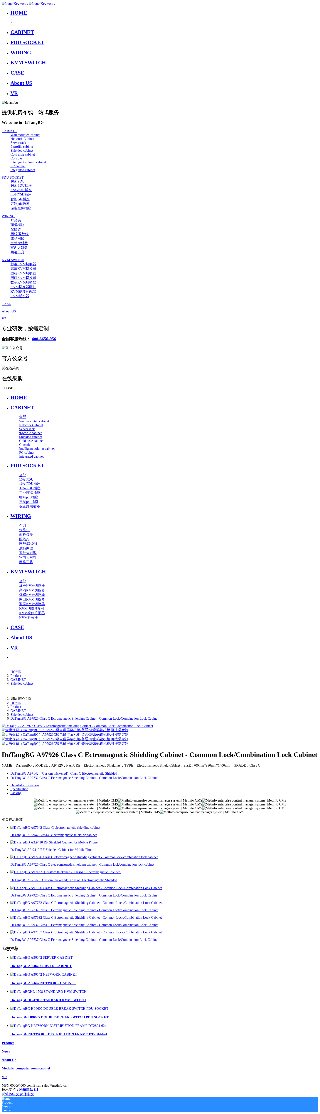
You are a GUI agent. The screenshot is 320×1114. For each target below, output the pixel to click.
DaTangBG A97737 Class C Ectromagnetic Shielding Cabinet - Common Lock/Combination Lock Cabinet (84, 939)
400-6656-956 (44, 339)
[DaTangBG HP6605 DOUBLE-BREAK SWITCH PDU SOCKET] (59, 1008)
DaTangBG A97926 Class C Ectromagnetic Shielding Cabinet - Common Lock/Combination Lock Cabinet (84, 718)
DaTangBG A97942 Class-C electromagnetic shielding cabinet (53, 835)
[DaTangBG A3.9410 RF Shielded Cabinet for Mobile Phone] (54, 842)
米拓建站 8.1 (28, 1089)
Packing (16, 793)
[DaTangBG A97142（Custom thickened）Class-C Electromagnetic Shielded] (65, 872)
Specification (19, 789)
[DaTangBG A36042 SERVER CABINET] (41, 957)
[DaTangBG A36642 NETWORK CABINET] (43, 974)
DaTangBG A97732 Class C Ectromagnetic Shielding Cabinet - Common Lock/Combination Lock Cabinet (84, 910)
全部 (22, 417)
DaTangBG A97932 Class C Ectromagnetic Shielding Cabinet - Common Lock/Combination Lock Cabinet (84, 925)
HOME (18, 397)
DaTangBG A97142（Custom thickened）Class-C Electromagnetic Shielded (63, 880)
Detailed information (24, 785)
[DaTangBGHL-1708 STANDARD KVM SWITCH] (48, 991)
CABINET (18, 679)
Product (15, 675)
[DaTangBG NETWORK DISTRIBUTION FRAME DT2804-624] (58, 1026)
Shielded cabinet (21, 683)
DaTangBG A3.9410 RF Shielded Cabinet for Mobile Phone (52, 850)
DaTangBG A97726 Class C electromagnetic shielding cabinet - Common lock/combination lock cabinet (82, 864)
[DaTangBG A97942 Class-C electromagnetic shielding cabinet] (55, 827)
